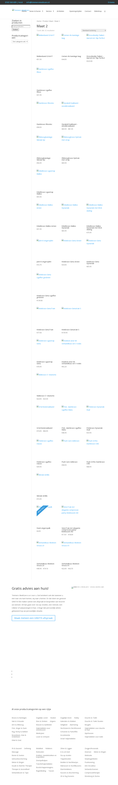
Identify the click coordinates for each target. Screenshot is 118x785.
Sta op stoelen (65, 755)
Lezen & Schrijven (42, 737)
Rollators (49, 749)
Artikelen (60, 11)
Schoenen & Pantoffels (69, 732)
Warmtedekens (66, 769)
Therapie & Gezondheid (20, 769)
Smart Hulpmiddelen (67, 739)
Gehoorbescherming (19, 759)
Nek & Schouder (18, 721)
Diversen (88, 752)
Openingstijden (75, 11)
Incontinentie (65, 735)
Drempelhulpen (41, 761)
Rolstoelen (40, 752)
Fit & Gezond (17, 749)
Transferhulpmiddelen (44, 764)
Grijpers (53, 721)
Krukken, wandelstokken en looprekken (46, 756)
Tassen (51, 771)
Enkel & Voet (16, 740)
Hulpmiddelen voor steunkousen (43, 729)
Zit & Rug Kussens (67, 776)
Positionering (89, 762)
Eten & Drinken (41, 721)
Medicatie (88, 755)
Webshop (98, 11)
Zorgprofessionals (91, 749)
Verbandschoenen (91, 769)
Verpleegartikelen (91, 759)
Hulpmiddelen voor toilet (94, 737)
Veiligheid (63, 725)
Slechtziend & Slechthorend (70, 728)
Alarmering (74, 725)
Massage (15, 752)
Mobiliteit (39, 749)
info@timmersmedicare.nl (28, 650)
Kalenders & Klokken (68, 721)
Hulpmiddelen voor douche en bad (95, 729)
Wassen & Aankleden (44, 725)
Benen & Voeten (18, 755)
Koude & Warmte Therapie (22, 766)
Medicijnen (40, 733)
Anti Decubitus (90, 766)
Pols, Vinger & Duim (19, 728)
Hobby (76, 718)
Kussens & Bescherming (69, 773)
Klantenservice (19, 671)
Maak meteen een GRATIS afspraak (33, 618)
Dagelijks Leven (42, 718)
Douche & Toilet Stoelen (94, 721)
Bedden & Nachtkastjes (69, 762)
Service (49, 11)
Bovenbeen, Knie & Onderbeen (19, 736)
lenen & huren (35, 11)
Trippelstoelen (65, 759)
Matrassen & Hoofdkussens (70, 766)
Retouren (17, 677)
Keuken (53, 718)
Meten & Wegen (18, 762)
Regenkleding (41, 771)
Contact (88, 11)
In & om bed (65, 752)
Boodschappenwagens (44, 767)
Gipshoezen (89, 733)
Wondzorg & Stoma (92, 776)
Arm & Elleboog (18, 725)
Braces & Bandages (19, 718)
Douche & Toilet (91, 718)
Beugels (88, 725)
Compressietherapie (92, 773)
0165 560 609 (21, 647)
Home (24, 11)
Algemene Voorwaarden (23, 674)
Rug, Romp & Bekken (20, 732)
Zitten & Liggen (66, 749)
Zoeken (15, 30)
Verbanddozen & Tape (20, 773)
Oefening (27, 749)
